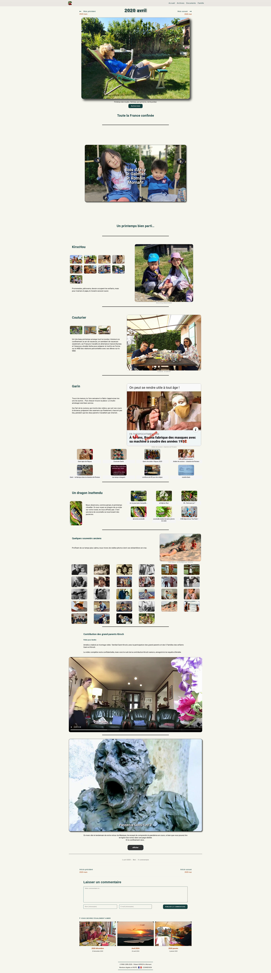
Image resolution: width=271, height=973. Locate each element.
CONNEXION (147, 967)
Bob (134, 860)
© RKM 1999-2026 (126, 964)
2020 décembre (98, 948)
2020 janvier (173, 948)
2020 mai (185, 12)
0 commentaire (143, 860)
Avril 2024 (135, 948)
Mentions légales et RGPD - (128, 967)
